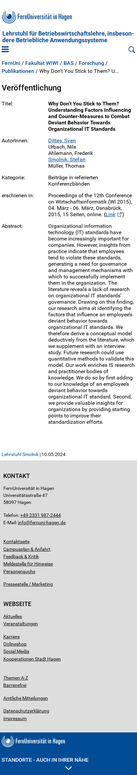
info (22, 522)
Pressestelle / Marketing (28, 584)
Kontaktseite (16, 541)
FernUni (11, 63)
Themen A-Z (15, 678)
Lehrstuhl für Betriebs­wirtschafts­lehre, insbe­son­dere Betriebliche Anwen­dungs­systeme (68, 37)
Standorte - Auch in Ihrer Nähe (45, 760)
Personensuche (19, 571)
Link (110, 214)
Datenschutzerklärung (26, 710)
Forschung (91, 63)
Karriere (11, 636)
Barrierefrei (14, 685)
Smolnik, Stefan (66, 159)
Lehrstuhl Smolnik (20, 454)
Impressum (15, 718)
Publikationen (18, 71)
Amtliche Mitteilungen (25, 698)
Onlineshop (15, 644)
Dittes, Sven (62, 140)
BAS (69, 63)
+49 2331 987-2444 (40, 515)
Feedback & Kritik (21, 556)
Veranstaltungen (20, 623)
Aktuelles (12, 616)
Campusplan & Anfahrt (27, 549)
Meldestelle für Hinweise (28, 563)
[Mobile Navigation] (5, 50)
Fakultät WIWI (42, 63)
